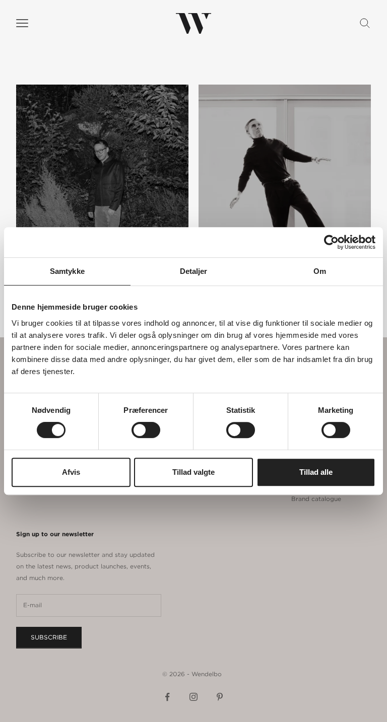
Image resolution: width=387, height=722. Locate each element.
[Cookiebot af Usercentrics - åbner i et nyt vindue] (331, 242)
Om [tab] (319, 271)
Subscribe (49, 637)
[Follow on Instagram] (193, 697)
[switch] (146, 430)
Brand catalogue (316, 498)
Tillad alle (316, 472)
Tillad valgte (193, 472)
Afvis (71, 472)
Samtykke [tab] (67, 271)
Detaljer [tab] (194, 271)
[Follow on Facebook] (167, 697)
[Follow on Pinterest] (220, 697)
